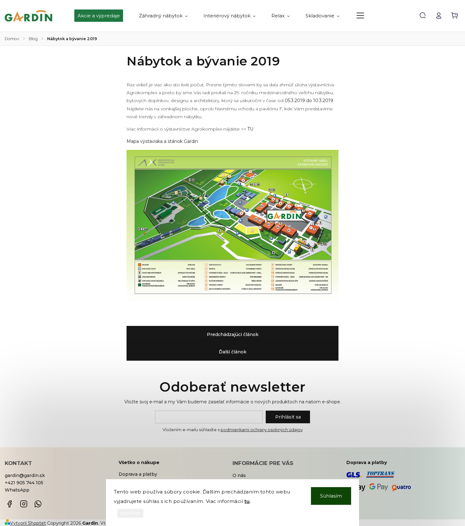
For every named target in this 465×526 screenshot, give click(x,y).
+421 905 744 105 (24, 483)
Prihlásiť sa (288, 417)
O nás (239, 475)
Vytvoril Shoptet (28, 523)
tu (247, 501)
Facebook (9, 504)
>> (247, 129)
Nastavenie (130, 513)
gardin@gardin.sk (25, 475)
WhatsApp (17, 490)
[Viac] (360, 15)
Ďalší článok (232, 352)
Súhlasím (331, 496)
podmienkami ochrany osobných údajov (261, 429)
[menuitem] (102, 16)
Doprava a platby (138, 474)
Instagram (23, 504)
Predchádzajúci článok (232, 334)
